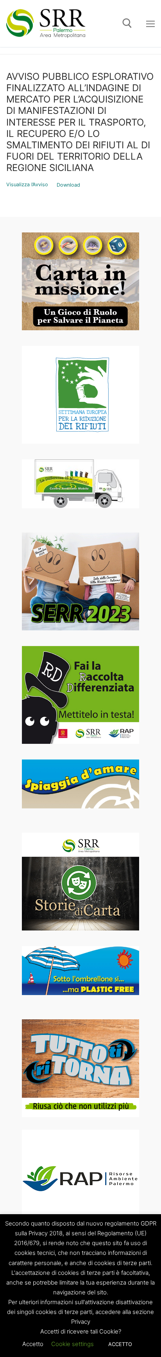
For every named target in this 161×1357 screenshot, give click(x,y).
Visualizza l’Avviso (27, 185)
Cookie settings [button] (72, 1344)
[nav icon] (150, 23)
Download (68, 185)
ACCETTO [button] (120, 1344)
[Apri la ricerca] (127, 23)
